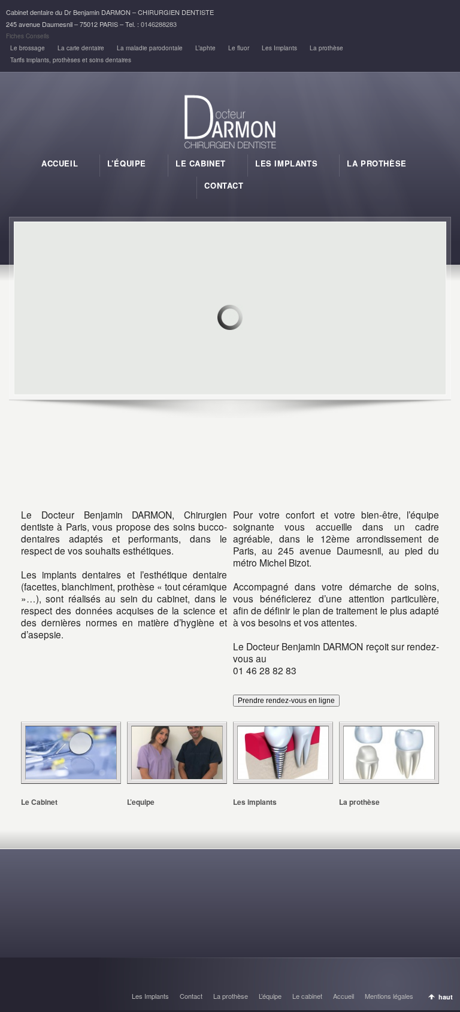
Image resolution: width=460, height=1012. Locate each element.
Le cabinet (307, 996)
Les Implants (279, 48)
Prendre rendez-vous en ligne (286, 700)
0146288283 (159, 24)
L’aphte (205, 48)
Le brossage (27, 48)
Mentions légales (389, 996)
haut (445, 996)
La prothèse (326, 48)
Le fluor (238, 48)
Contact (191, 996)
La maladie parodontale (150, 48)
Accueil (343, 996)
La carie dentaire (81, 48)
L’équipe (270, 996)
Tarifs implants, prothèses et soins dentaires (70, 60)
